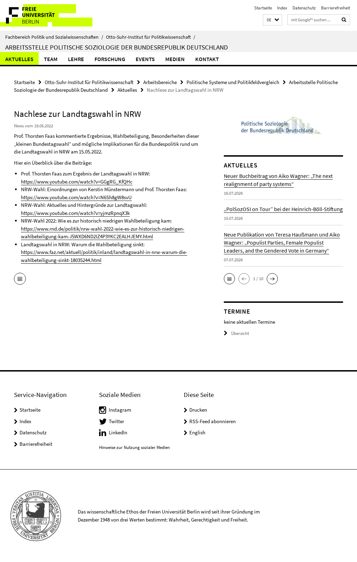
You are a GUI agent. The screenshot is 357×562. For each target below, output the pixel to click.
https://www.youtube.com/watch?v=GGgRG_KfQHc (76, 181)
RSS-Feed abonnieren (212, 421)
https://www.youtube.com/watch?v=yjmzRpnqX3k (75, 213)
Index (282, 8)
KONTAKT (207, 58)
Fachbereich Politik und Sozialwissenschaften (54, 37)
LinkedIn (118, 432)
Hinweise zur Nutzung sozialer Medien (134, 447)
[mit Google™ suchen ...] (344, 19)
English (197, 432)
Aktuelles (19, 58)
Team (51, 58)
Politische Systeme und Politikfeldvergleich (233, 82)
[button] (272, 20)
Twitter (116, 421)
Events (145, 58)
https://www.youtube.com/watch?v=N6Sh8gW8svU (76, 197)
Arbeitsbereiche (160, 82)
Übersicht (240, 333)
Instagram (120, 409)
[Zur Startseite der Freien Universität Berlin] (46, 15)
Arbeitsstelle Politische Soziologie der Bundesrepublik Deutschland (116, 47)
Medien (175, 58)
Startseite (263, 8)
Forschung (109, 58)
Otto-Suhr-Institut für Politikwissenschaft (150, 37)
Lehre (76, 58)
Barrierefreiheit (335, 8)
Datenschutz (304, 8)
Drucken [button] (198, 409)
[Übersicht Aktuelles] (20, 279)
